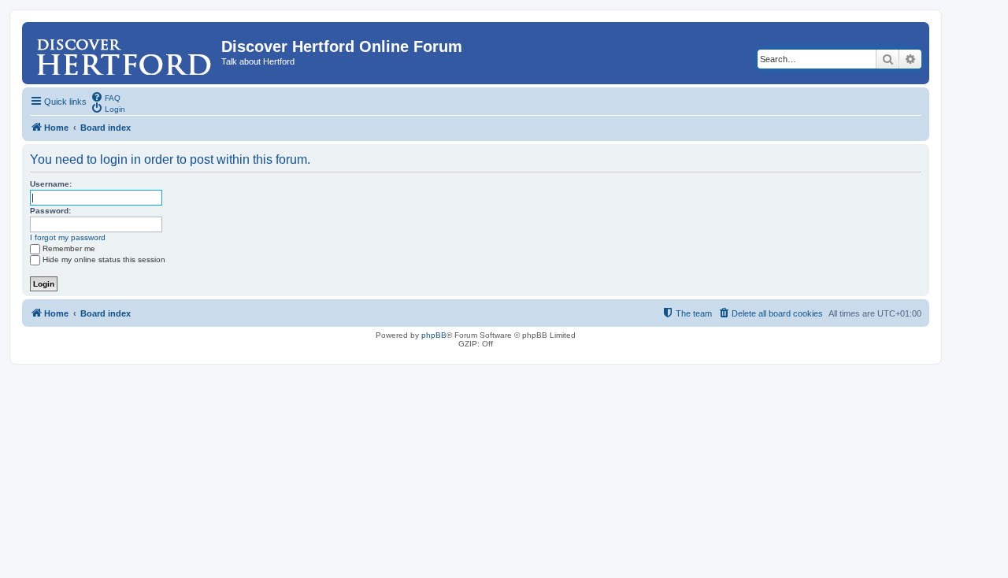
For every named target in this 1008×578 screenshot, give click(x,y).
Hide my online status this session (104, 259)
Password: (50, 210)
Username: (51, 184)
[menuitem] (105, 96)
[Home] (123, 51)
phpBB (434, 335)
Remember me (69, 248)
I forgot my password (68, 237)
